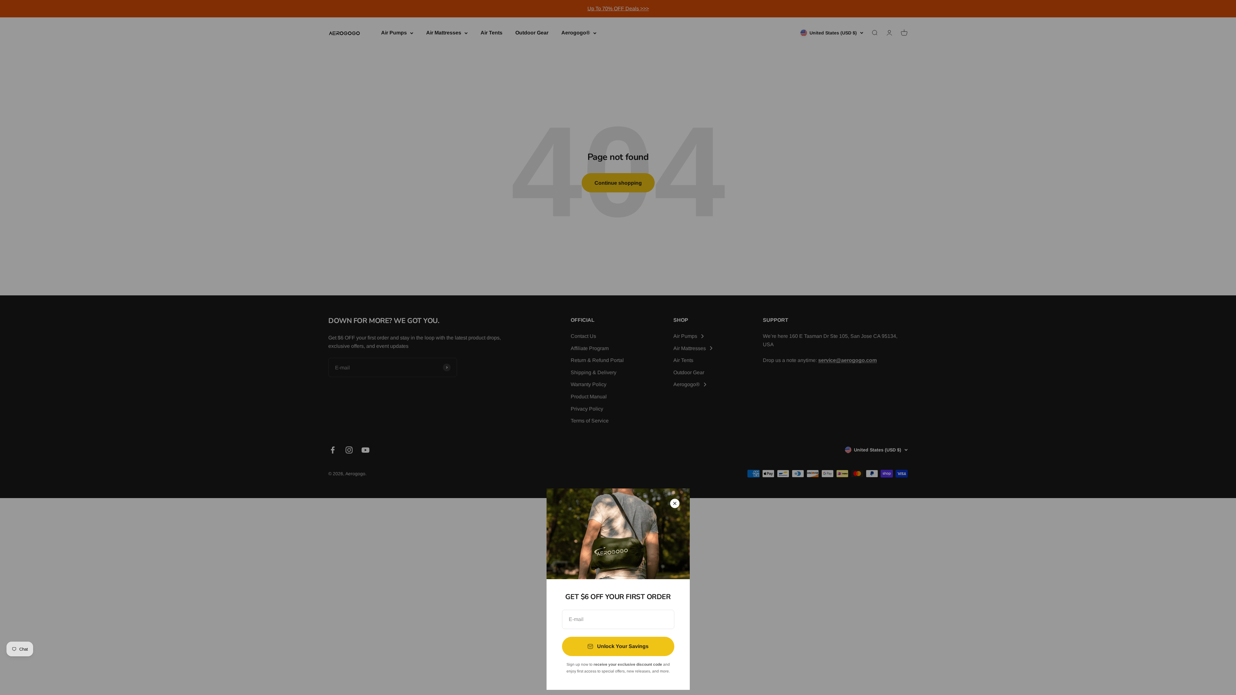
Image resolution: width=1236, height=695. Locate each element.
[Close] (674, 503)
